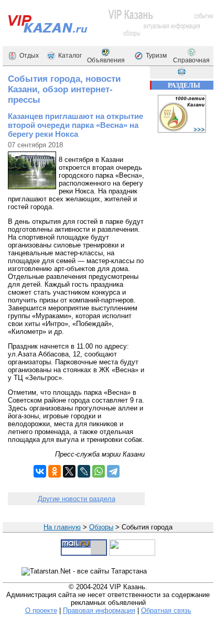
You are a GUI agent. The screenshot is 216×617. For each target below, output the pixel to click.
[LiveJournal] (84, 471)
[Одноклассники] (54, 471)
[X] (69, 471)
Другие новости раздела (76, 499)
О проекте (41, 610)
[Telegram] (113, 471)
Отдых (29, 55)
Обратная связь (166, 610)
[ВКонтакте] (40, 471)
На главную (62, 527)
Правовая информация (99, 610)
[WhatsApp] (98, 471)
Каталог (70, 55)
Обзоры (101, 527)
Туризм (156, 55)
